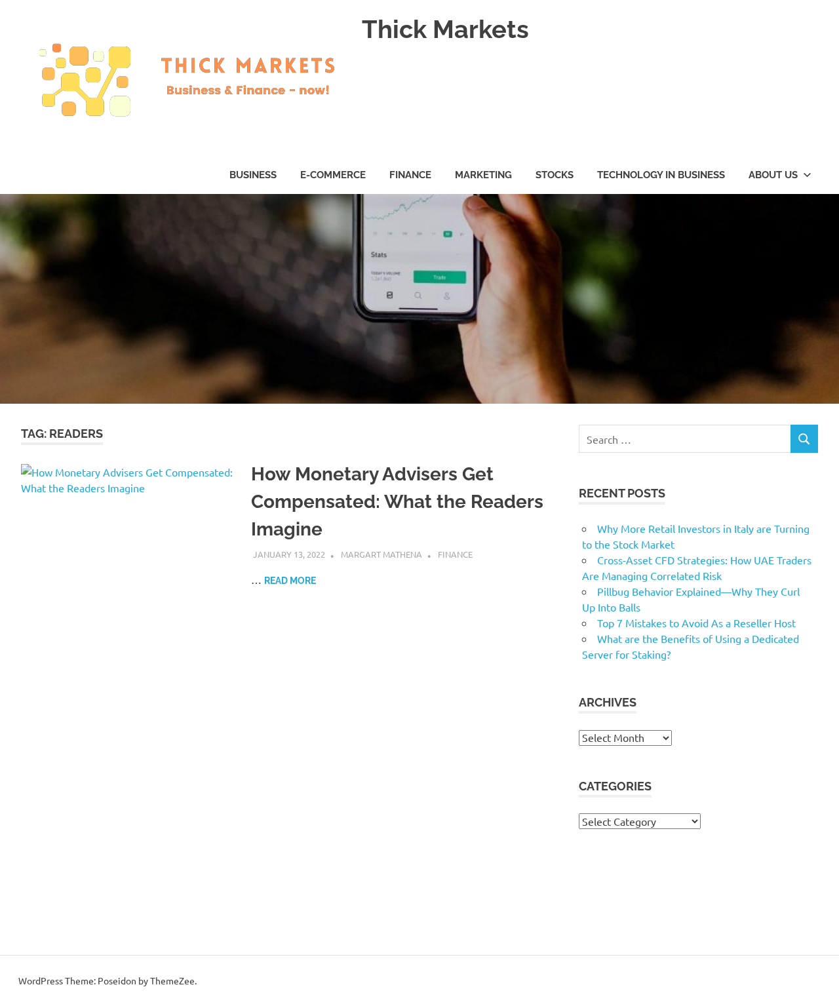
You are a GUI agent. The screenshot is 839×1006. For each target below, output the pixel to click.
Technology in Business (661, 175)
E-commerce (333, 175)
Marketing (483, 175)
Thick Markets (445, 29)
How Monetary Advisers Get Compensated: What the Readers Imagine (397, 501)
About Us (773, 175)
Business (253, 175)
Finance (410, 175)
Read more (290, 580)
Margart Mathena (381, 554)
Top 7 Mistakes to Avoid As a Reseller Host (696, 622)
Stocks (555, 175)
